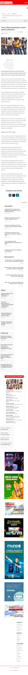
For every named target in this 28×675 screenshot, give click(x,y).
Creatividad (19, 653)
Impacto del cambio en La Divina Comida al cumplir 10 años (12, 218)
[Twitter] (14, 195)
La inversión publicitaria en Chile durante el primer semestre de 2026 (13, 226)
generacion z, (7, 62)
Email (6, 33)
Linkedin (18, 641)
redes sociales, (7, 65)
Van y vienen (19, 658)
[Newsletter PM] (14, 617)
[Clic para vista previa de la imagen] (14, 46)
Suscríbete (18, 661)
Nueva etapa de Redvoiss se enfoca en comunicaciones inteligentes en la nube (7, 346)
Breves (18, 659)
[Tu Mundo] (14, 578)
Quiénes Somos (19, 624)
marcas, (11, 62)
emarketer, (9, 67)
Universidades (19, 647)
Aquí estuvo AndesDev (14, 670)
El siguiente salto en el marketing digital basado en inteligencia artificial (7, 366)
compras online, (5, 64)
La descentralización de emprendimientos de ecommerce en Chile (13, 242)
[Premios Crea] (14, 470)
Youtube (18, 638)
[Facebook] (10, 195)
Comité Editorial (19, 625)
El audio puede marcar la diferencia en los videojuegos (7, 295)
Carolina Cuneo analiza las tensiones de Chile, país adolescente (14, 275)
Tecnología (19, 656)
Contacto (18, 627)
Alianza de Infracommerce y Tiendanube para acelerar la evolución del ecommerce (7, 304)
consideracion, (10, 68)
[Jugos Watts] (13, 498)
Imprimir (2, 33)
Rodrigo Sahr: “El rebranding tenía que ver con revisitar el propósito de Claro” (14, 260)
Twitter (18, 636)
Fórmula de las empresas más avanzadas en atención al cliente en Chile (13, 234)
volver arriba (24, 202)
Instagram (18, 639)
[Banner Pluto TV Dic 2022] (13, 537)
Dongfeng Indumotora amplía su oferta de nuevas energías (6, 314)
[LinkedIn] (17, 195)
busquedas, (11, 64)
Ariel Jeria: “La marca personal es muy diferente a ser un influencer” (14, 283)
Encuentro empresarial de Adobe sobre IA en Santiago (6, 323)
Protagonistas (19, 648)
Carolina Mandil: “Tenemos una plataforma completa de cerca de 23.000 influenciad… (13, 210)
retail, (12, 67)
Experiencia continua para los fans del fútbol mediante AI (6, 337)
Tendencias (19, 645)
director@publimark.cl (6, 444)
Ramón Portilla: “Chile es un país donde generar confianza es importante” (14, 268)
